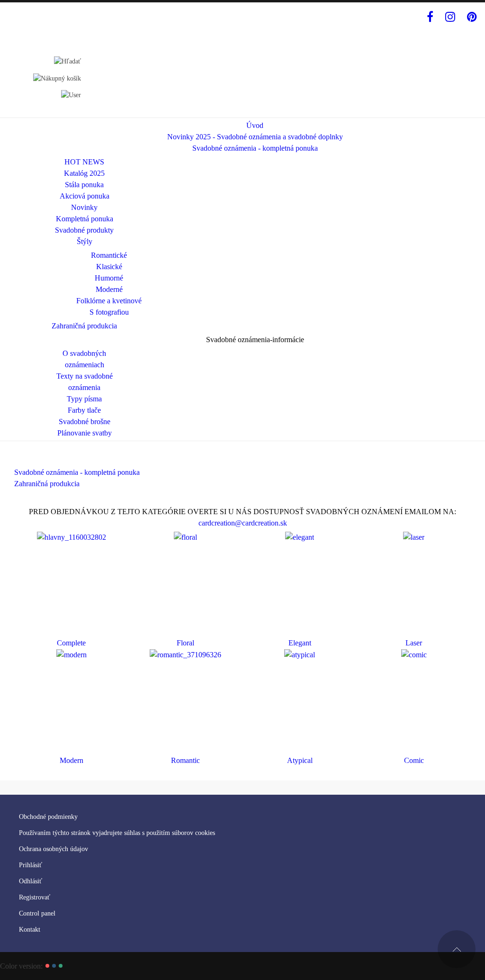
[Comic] (414, 654)
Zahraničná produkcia (84, 326)
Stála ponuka (84, 185)
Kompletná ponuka (84, 219)
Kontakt (29, 929)
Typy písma (84, 399)
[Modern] (71, 654)
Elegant (299, 643)
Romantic (185, 760)
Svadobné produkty (84, 230)
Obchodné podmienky (48, 816)
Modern (71, 760)
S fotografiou (109, 312)
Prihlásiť (30, 865)
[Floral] (185, 537)
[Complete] (71, 537)
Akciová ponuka (84, 196)
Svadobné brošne (84, 421)
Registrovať (34, 897)
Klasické (109, 267)
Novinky (84, 207)
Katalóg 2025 (84, 173)
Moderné (109, 289)
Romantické (109, 255)
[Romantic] (185, 654)
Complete (71, 643)
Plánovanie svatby (84, 433)
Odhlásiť (30, 881)
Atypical (300, 760)
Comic (414, 760)
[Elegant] (299, 537)
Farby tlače (84, 410)
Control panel (37, 913)
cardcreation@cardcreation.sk (242, 523)
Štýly (84, 241)
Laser (413, 643)
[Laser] (413, 537)
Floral (185, 643)
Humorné (109, 278)
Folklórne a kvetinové (109, 301)
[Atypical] (299, 654)
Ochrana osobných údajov (53, 849)
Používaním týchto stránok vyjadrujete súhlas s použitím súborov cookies (117, 832)
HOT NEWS (84, 162)
